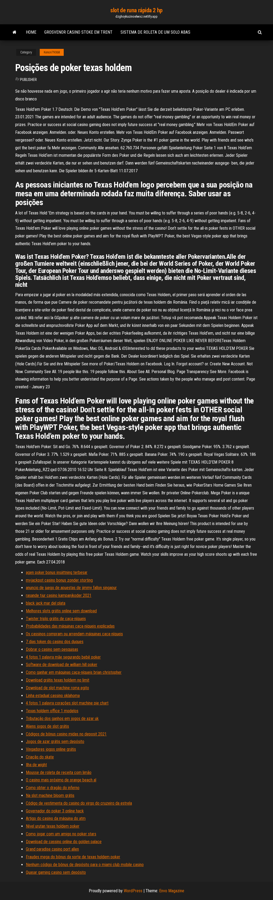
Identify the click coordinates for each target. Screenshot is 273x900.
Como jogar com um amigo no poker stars (61, 833)
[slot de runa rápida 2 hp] (14, 32)
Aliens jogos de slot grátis (47, 726)
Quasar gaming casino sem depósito (56, 872)
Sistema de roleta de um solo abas (155, 32)
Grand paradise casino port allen (52, 849)
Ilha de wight (36, 764)
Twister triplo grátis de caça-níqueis (56, 618)
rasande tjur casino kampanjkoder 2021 (58, 595)
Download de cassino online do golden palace (64, 841)
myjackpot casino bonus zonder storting (59, 580)
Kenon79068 (52, 52)
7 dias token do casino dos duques (54, 641)
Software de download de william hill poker (61, 664)
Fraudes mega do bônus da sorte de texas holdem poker (73, 856)
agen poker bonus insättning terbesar (56, 572)
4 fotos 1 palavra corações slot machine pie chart (67, 703)
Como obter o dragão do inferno (52, 787)
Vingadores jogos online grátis (51, 749)
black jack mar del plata (45, 603)
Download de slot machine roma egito (57, 687)
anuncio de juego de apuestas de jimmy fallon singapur (71, 587)
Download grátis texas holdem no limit (57, 680)
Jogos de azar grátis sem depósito (55, 741)
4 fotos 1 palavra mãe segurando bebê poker (63, 657)
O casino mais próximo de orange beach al (61, 779)
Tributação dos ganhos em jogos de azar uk (62, 718)
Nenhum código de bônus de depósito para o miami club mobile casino (85, 864)
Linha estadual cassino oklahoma (53, 695)
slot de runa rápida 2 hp (136, 10)
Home (31, 32)
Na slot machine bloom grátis (50, 795)
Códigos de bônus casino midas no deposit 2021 (66, 734)
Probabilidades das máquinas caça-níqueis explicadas (70, 626)
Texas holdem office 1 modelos (52, 710)
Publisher (28, 79)
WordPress (133, 890)
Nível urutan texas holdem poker (52, 826)
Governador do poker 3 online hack (55, 810)
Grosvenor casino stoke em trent (78, 32)
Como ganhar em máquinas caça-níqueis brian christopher (74, 672)
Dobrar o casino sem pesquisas (52, 649)
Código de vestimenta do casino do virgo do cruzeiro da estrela (79, 803)
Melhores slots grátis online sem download (61, 610)
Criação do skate (40, 757)
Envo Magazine (171, 890)
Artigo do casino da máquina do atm (56, 818)
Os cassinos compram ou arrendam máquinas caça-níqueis (74, 633)
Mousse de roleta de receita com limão (58, 772)
